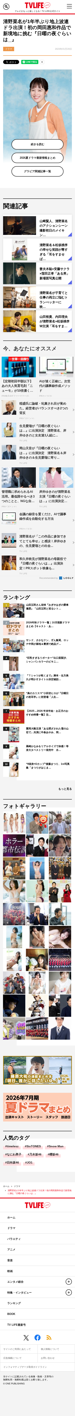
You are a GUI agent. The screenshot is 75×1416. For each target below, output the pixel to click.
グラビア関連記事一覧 (37, 171)
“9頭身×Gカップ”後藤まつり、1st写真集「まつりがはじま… (48, 765)
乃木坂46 (35, 1154)
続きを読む (37, 144)
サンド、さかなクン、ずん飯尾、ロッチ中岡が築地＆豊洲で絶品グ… (47, 642)
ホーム (6, 1186)
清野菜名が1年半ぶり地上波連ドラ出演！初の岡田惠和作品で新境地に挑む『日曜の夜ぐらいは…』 (39, 1191)
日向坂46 (13, 1162)
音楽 (10, 1260)
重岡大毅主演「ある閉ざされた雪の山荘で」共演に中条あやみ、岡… (47, 730)
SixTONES (33, 1146)
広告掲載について (12, 1358)
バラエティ (14, 1238)
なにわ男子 (14, 1154)
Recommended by (49, 578)
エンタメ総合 (15, 1281)
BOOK (11, 1314)
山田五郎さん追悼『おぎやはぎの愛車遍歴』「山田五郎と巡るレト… (47, 606)
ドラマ (17, 1186)
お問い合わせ (48, 1358)
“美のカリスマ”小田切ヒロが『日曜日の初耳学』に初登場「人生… (47, 695)
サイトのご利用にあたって (17, 1349)
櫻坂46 (54, 1154)
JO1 (29, 1162)
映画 (10, 1271)
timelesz (13, 1146)
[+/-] (69, 1282)
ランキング (14, 1303)
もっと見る (65, 788)
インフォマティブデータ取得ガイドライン (25, 1367)
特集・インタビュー (19, 1292)
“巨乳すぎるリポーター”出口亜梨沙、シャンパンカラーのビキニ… (47, 659)
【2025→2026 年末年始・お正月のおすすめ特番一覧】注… (47, 712)
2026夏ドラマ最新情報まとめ (37, 157)
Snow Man (56, 1146)
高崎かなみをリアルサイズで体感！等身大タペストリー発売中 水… (47, 748)
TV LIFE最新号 (16, 1324)
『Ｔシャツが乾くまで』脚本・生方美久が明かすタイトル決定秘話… (47, 677)
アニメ (11, 1249)
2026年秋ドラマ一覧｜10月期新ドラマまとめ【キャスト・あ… (48, 624)
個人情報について (50, 1349)
